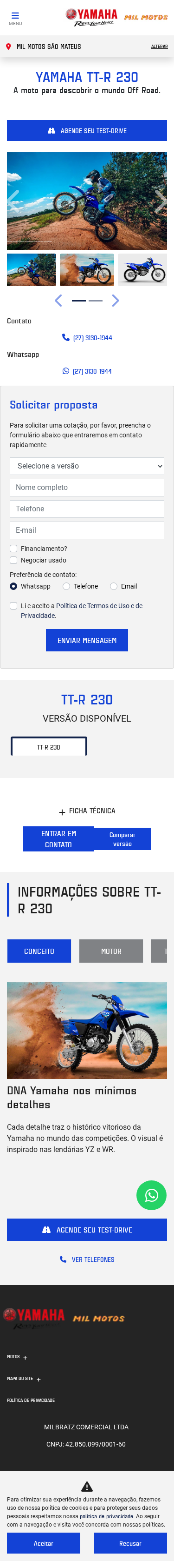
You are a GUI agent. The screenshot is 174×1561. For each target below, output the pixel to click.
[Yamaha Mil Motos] (116, 17)
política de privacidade (106, 1516)
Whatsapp (36, 586)
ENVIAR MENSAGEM (87, 640)
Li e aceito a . (81, 610)
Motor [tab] (111, 951)
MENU (15, 23)
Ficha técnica (92, 810)
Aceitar (43, 1543)
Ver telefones (92, 1259)
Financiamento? (44, 548)
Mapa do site (20, 1378)
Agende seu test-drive (93, 130)
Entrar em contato (58, 839)
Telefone (86, 586)
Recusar (130, 1543)
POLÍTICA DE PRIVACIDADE (31, 1400)
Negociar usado (43, 560)
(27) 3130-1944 (92, 337)
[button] (14, 200)
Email (129, 586)
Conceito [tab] (39, 951)
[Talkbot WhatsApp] (151, 1195)
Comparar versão (122, 839)
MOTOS (13, 1356)
